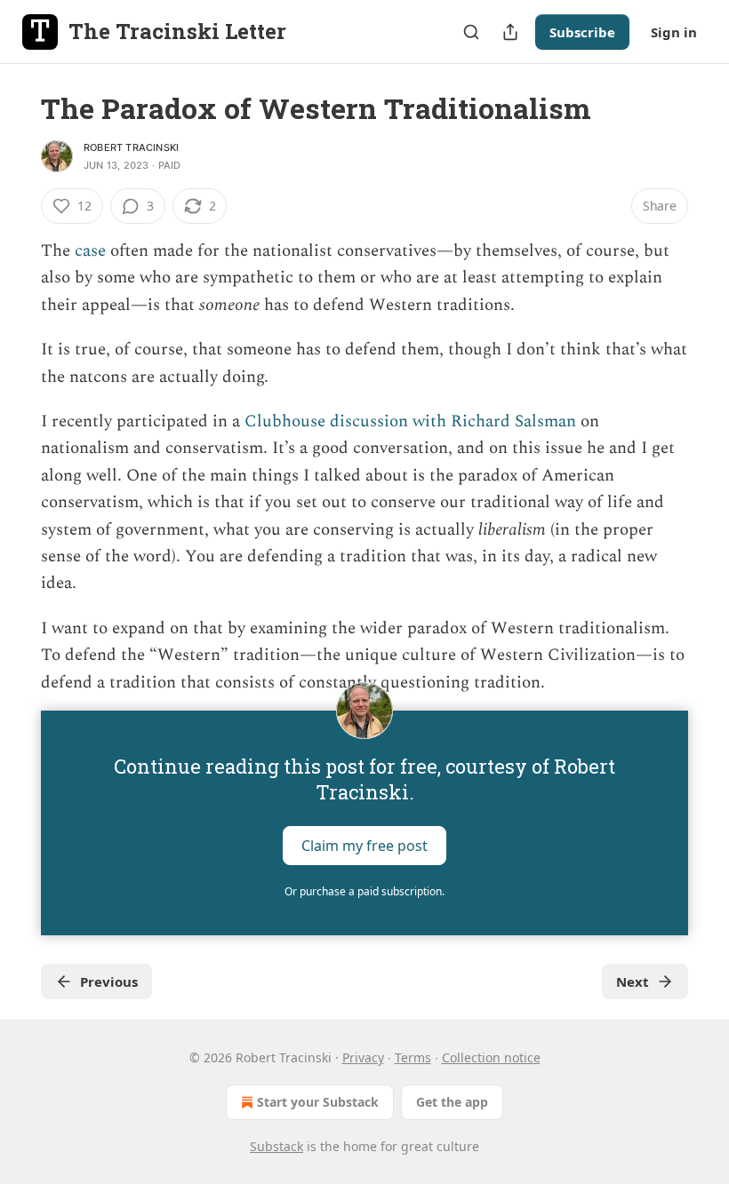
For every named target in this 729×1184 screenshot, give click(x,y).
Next (632, 981)
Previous (109, 981)
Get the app (452, 1101)
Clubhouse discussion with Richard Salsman (410, 421)
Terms (413, 1057)
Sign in (674, 32)
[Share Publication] (510, 32)
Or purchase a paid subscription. (364, 891)
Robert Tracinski (131, 147)
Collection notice (491, 1057)
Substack (276, 1146)
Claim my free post (364, 845)
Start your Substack (318, 1101)
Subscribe (582, 32)
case (90, 251)
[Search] (471, 32)
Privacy (363, 1057)
